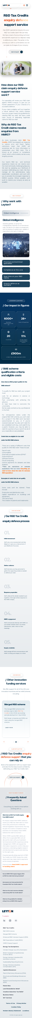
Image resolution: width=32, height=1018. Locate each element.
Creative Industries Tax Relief (13, 992)
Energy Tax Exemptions (11, 946)
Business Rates (8, 995)
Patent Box (7, 985)
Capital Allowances (9, 970)
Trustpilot (5, 916)
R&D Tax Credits (8, 928)
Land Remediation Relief (11, 989)
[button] (24, 5)
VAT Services (7, 998)
